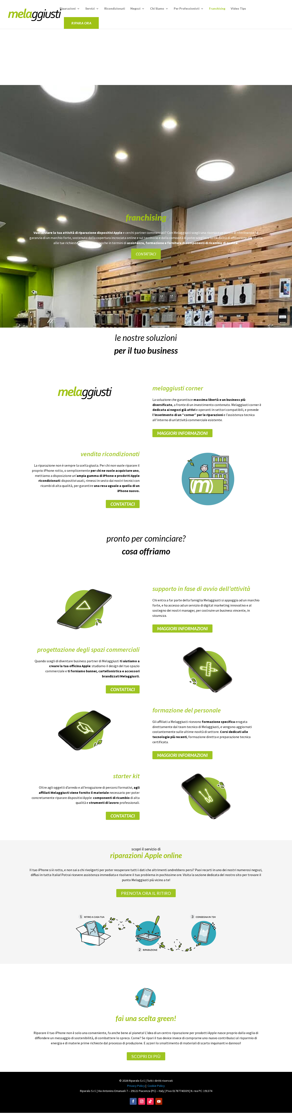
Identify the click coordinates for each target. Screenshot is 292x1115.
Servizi (90, 8)
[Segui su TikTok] (150, 1101)
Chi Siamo (157, 8)
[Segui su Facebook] (133, 1101)
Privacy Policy (136, 1086)
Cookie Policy (156, 1086)
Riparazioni (68, 8)
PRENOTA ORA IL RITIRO (146, 893)
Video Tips (238, 8)
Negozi (135, 8)
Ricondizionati (114, 8)
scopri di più (146, 1056)
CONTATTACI (146, 253)
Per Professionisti (186, 8)
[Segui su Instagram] (141, 1101)
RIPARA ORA (81, 23)
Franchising (217, 8)
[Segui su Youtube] (158, 1101)
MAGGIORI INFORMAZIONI (182, 433)
